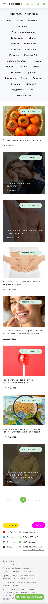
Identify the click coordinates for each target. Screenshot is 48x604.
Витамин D (33, 20)
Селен (24, 78)
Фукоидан (15, 84)
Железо (15, 43)
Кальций (15, 49)
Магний (23, 66)
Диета (32, 38)
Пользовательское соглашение (17, 571)
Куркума (36, 61)
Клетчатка (30, 49)
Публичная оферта (11, 564)
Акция (19, 20)
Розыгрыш (10, 78)
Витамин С (23, 26)
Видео (38, 525)
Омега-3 (37, 66)
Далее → (26, 506)
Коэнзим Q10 (30, 55)
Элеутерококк (24, 95)
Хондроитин (18, 89)
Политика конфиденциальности (17, 568)
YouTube (10, 532)
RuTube (10, 547)
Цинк (32, 89)
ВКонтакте (11, 542)
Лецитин (9, 66)
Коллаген (14, 55)
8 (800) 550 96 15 (30, 537)
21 (40, 499)
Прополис (16, 72)
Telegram (11, 537)
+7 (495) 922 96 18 (30, 532)
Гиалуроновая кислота (23, 32)
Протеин (31, 72)
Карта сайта (8, 561)
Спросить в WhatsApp (31, 597)
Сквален (37, 78)
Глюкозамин (17, 38)
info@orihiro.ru (29, 542)
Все (9, 20)
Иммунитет (30, 43)
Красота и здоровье (16, 61)
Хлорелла (31, 84)
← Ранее (9, 500)
